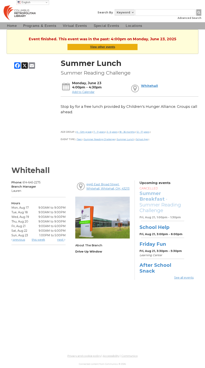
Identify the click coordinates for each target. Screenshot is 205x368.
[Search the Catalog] (198, 12)
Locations (134, 26)
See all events (184, 277)
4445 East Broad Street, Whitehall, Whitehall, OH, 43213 (108, 186)
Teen (79, 139)
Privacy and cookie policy (84, 355)
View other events (102, 47)
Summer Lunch (125, 139)
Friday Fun (153, 244)
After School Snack (155, 268)
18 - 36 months (127, 131)
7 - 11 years (99, 131)
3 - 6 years (112, 131)
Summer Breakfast (160, 201)
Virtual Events (75, 26)
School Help (154, 227)
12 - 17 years (143, 131)
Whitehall (149, 86)
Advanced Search (189, 17)
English (25, 2)
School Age (142, 139)
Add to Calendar (83, 92)
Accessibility (111, 355)
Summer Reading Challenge (99, 139)
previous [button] (18, 240)
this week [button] (38, 240)
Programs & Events (39, 26)
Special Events (107, 26)
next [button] (60, 240)
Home (12, 26)
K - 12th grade (84, 131)
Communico (129, 355)
